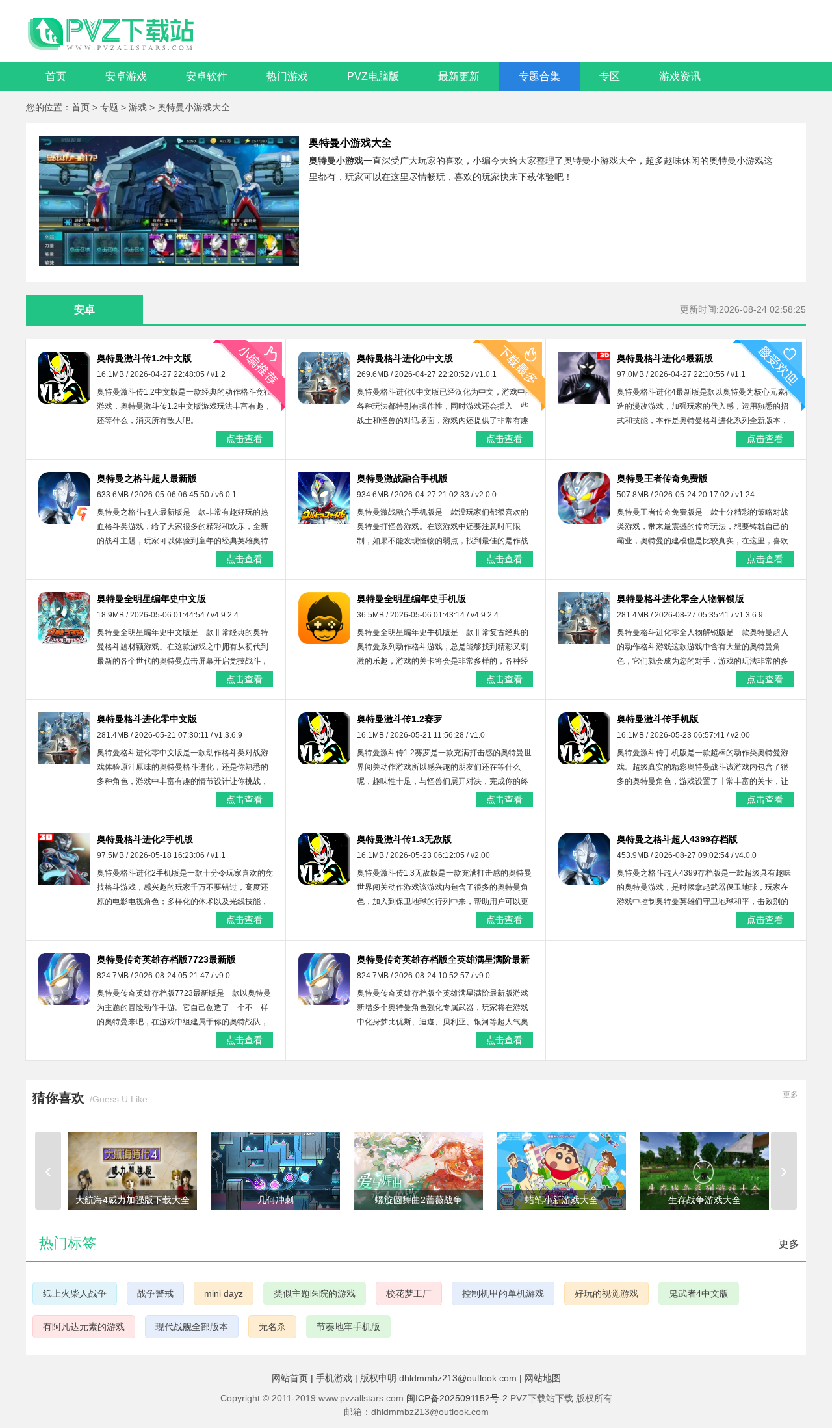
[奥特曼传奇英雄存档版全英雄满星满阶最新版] (324, 979)
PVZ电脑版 (373, 76)
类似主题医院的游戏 (315, 1293)
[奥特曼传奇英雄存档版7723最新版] (64, 979)
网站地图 (543, 1378)
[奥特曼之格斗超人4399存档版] (584, 859)
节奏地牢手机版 (348, 1326)
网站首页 (290, 1378)
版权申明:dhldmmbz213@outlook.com (438, 1378)
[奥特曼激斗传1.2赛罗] (324, 738)
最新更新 (459, 76)
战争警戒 (155, 1293)
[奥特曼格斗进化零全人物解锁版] (584, 618)
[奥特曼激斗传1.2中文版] (64, 378)
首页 (56, 76)
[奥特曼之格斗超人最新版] (64, 498)
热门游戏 (287, 76)
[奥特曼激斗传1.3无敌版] (324, 859)
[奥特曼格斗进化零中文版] (64, 738)
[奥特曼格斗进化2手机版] (64, 859)
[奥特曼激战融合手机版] (324, 498)
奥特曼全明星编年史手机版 (411, 598)
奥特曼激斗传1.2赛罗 (400, 719)
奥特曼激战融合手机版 (402, 478)
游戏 (139, 107)
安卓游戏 (126, 76)
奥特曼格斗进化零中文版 (147, 719)
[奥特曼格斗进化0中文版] (324, 378)
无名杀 (272, 1326)
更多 (790, 1094)
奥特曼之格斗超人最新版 (147, 478)
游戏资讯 (680, 76)
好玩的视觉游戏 (606, 1293)
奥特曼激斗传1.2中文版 (144, 358)
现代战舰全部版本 (191, 1326)
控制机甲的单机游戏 (503, 1293)
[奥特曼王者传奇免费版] (584, 498)
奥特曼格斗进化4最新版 (665, 358)
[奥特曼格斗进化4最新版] (584, 378)
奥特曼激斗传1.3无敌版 (404, 839)
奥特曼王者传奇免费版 (662, 478)
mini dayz (223, 1293)
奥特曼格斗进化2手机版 (145, 839)
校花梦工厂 (409, 1293)
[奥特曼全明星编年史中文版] (64, 618)
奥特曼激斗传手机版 (658, 719)
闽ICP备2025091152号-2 (457, 1398)
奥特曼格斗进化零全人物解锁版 (680, 598)
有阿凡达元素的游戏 (84, 1326)
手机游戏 (334, 1378)
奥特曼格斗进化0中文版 (405, 358)
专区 (609, 76)
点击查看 (244, 439)
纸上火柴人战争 (75, 1293)
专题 (110, 107)
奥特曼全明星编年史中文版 (151, 598)
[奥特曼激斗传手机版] (584, 738)
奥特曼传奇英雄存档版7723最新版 (166, 959)
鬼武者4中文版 (699, 1293)
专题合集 (539, 76)
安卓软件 (207, 76)
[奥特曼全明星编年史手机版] (324, 618)
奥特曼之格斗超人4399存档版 (677, 839)
